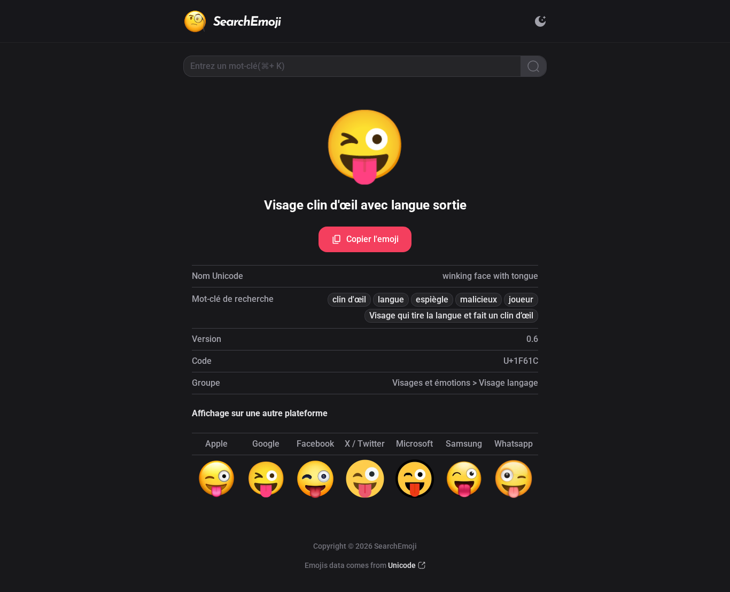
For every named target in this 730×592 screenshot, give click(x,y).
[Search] (533, 66)
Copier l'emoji (372, 239)
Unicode (402, 565)
